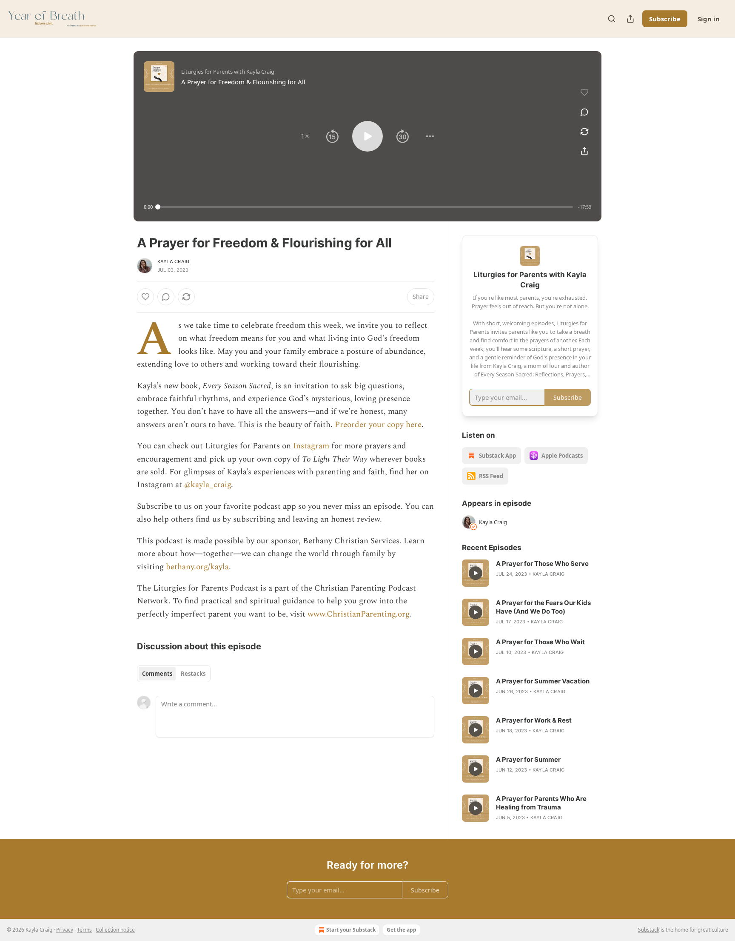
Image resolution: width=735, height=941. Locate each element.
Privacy (64, 929)
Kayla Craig (173, 261)
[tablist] (174, 673)
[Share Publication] (630, 18)
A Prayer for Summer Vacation (543, 681)
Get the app (401, 929)
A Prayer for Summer (528, 759)
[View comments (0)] (584, 112)
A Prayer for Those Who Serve (542, 563)
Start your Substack (351, 929)
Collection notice (115, 929)
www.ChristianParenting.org (358, 614)
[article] (530, 573)
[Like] (145, 296)
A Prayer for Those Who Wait (540, 642)
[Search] (611, 18)
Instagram (311, 446)
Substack (648, 929)
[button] (305, 136)
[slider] (365, 207)
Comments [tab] (157, 673)
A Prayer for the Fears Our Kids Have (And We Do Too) (543, 607)
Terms (84, 929)
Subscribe (665, 18)
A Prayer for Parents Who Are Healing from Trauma (541, 803)
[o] (475, 573)
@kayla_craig (207, 485)
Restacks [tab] (193, 673)
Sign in (709, 18)
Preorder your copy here (378, 425)
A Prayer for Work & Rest (534, 720)
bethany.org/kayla (197, 567)
